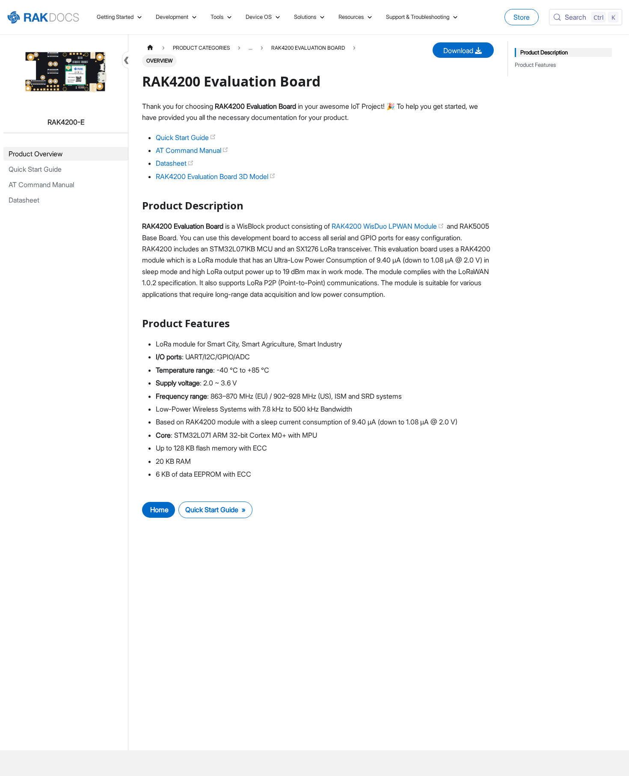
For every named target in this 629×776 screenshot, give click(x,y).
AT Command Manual (189, 150)
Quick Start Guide (183, 137)
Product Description (544, 52)
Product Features (535, 65)
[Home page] (150, 47)
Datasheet (172, 163)
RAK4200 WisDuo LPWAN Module (385, 226)
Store (521, 17)
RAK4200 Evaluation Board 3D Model (213, 176)
